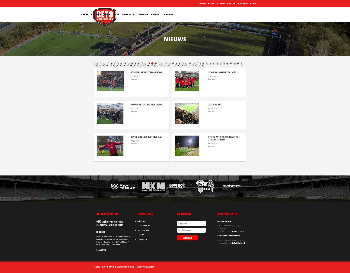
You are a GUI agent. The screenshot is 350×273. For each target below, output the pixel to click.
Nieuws (84, 14)
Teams (116, 14)
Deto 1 (107, 14)
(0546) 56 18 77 (238, 231)
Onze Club (96, 14)
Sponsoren (142, 14)
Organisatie (128, 14)
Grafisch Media (128, 267)
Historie (155, 14)
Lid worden (168, 14)
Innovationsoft (149, 267)
